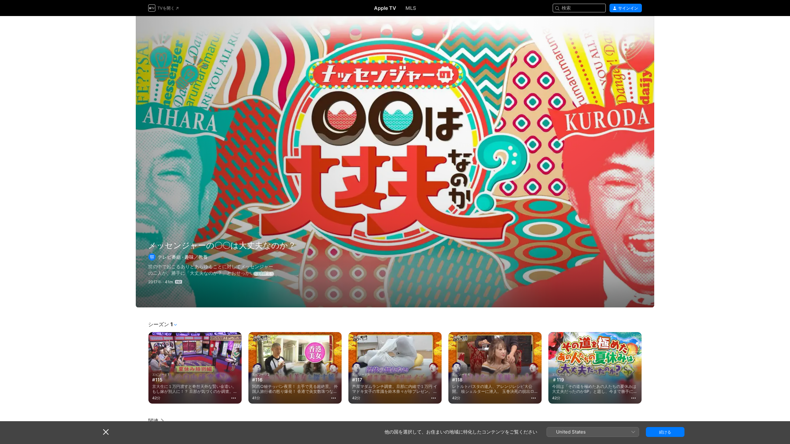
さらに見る (263, 274)
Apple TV (385, 8)
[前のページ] (142, 368)
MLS (410, 8)
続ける (665, 432)
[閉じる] (106, 432)
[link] (156, 420)
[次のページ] (648, 368)
